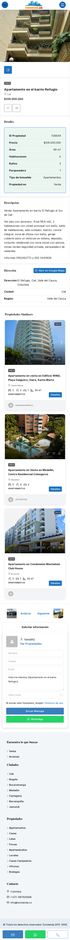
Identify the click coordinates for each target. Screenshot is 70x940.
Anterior (26, 613)
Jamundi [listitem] (14, 806)
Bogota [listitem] (13, 779)
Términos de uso (53, 703)
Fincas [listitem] (13, 844)
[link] (35, 342)
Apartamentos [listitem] (17, 827)
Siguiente (43, 613)
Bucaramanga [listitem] (17, 784)
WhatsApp (36, 719)
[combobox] (35, 695)
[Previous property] (12, 613)
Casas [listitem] (12, 833)
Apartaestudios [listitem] (18, 849)
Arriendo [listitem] (14, 756)
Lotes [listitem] (12, 838)
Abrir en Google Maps (51, 270)
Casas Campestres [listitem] (20, 860)
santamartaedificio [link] (24, 405)
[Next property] (58, 613)
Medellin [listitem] (14, 790)
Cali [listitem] (11, 773)
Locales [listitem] (13, 855)
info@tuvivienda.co (21, 902)
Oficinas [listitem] (14, 866)
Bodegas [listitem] (14, 871)
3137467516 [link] (21, 499)
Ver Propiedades (31, 643)
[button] (8, 108)
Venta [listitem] (12, 751)
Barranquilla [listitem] (16, 801)
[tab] (8, 70)
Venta (7, 83)
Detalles (55, 394)
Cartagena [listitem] (15, 795)
